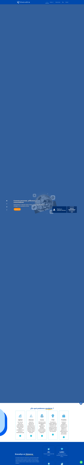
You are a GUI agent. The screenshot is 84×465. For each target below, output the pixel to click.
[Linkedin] (7, 207)
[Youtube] (7, 201)
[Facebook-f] (7, 210)
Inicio (47, 2)
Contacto (66, 2)
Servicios (51, 2)
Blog (63, 2)
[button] (81, 462)
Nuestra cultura (58, 2)
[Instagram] (7, 204)
